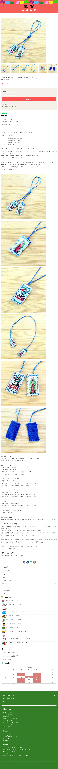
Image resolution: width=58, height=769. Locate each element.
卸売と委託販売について (10, 736)
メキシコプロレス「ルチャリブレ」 (15, 627)
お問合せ (5, 740)
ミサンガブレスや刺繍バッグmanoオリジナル (18, 638)
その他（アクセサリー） (20, 15)
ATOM (8, 726)
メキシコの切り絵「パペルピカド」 (15, 611)
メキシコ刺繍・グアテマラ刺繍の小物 (16, 631)
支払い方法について (8, 712)
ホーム (2, 15)
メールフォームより (28, 542)
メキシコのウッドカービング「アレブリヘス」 (18, 635)
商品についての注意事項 (9, 167)
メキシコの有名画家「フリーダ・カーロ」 (17, 623)
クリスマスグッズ (11, 608)
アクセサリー (9, 15)
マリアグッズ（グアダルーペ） (14, 615)
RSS (4, 726)
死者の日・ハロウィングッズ (13, 604)
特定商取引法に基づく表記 (9, 106)
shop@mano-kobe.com (14, 753)
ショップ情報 (7, 734)
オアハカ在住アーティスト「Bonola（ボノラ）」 (19, 642)
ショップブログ (7, 738)
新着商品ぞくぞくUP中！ (12, 600)
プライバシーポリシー (9, 724)
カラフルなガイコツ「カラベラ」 (15, 619)
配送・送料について (8, 512)
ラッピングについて (8, 720)
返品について (5, 104)
